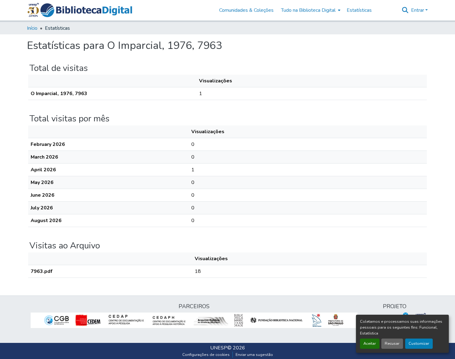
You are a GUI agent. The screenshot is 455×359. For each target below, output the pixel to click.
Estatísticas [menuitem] (359, 10)
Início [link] (32, 28)
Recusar (392, 343)
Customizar (419, 343)
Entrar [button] (418, 10)
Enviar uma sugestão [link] (254, 354)
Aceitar (369, 343)
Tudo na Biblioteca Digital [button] (308, 10)
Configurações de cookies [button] (206, 354)
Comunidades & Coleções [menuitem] (246, 10)
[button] (86, 10)
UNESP (218, 347)
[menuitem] (310, 10)
